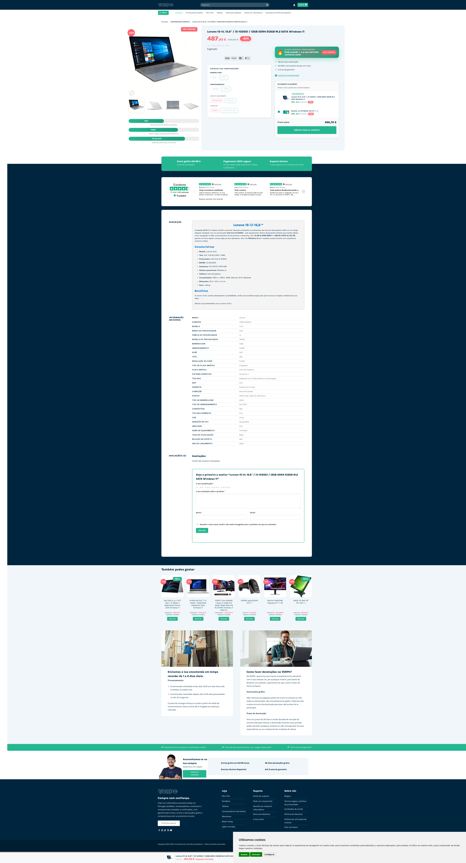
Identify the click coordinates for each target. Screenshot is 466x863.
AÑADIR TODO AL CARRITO (307, 130)
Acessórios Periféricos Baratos (278, 13)
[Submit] (267, 5)
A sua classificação (205, 484)
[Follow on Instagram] (162, 830)
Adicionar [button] (172, 619)
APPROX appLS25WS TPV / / (249, 601)
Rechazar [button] (256, 854)
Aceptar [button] (244, 854)
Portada (164, 22)
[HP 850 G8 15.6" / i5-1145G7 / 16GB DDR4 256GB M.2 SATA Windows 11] (198, 586)
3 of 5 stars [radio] (207, 487)
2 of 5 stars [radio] (201, 487)
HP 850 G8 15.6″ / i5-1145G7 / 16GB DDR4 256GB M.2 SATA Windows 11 (198, 604)
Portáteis (179, 13)
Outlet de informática (253, 13)
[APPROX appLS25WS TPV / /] (249, 586)
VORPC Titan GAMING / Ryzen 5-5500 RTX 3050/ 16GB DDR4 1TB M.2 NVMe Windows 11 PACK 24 (224, 605)
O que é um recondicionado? (287, 75)
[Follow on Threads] (168, 830)
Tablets (220, 13)
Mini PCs (209, 13)
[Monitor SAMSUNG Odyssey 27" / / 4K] (275, 586)
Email (253, 513)
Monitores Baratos (233, 13)
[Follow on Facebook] (159, 830)
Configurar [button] (269, 854)
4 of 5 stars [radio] (215, 487)
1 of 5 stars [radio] (196, 487)
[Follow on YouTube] (171, 830)
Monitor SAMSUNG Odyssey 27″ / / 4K (275, 601)
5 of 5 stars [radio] (225, 487)
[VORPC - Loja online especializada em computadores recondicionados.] (165, 5)
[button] (294, 5)
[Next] (194, 61)
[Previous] (133, 61)
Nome (199, 513)
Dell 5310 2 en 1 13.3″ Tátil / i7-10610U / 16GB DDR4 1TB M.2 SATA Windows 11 (172, 604)
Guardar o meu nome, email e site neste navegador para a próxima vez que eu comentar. (238, 524)
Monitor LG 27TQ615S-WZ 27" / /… (305, 111)
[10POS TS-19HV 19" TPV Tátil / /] (301, 586)
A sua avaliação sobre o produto (210, 491)
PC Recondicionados (194, 13)
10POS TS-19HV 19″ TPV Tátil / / (300, 601)
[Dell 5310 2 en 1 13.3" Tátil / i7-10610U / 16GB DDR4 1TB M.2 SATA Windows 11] (172, 586)
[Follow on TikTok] (165, 830)
